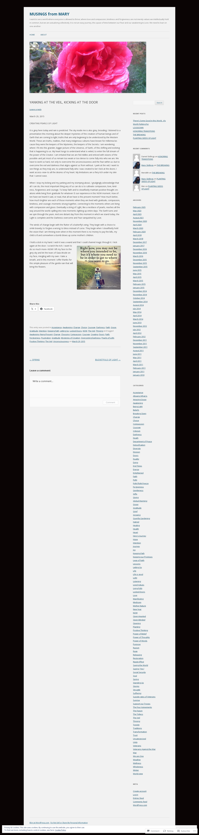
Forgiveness (35, 338)
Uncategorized (139, 738)
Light (135, 578)
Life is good (138, 574)
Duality (136, 459)
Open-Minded (139, 619)
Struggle (136, 689)
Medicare (137, 602)
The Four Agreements (142, 707)
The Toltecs (138, 714)
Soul (135, 675)
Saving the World (140, 665)
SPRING (35, 359)
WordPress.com (140, 805)
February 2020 (139, 231)
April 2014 (137, 315)
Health (136, 529)
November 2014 (140, 294)
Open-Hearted (139, 616)
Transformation (140, 731)
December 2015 (140, 259)
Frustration (46, 338)
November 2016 (140, 252)
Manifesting (138, 599)
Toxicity (136, 724)
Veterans (137, 745)
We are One (138, 756)
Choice (84, 327)
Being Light (137, 406)
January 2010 (138, 375)
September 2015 (140, 266)
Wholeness (138, 766)
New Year (137, 609)
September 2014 (140, 301)
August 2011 (138, 350)
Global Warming (140, 501)
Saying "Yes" (138, 668)
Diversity (137, 448)
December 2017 (140, 242)
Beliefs (136, 410)
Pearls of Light (108, 338)
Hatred (136, 522)
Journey (136, 546)
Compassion (75, 334)
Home (32, 35)
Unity (135, 742)
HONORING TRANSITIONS (144, 131)
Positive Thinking (37, 341)
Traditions (137, 728)
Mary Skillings (147, 165)
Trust (135, 735)
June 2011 (137, 354)
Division (136, 452)
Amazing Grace (139, 399)
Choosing (65, 334)
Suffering (137, 693)
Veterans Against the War (144, 749)
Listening (137, 581)
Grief (135, 511)
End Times (137, 466)
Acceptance (57, 327)
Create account (139, 791)
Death (135, 438)
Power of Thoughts (141, 637)
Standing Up (138, 682)
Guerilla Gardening (141, 518)
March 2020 (138, 228)
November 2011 (140, 343)
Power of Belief (140, 633)
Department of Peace (142, 441)
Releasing (137, 654)
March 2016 (138, 256)
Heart (135, 532)
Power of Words (140, 640)
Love (135, 595)
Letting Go (64, 331)
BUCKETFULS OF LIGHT (108, 359)
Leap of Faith (138, 560)
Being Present (46, 334)
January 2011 (138, 371)
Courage (91, 327)
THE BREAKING (139, 134)
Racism (136, 647)
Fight (135, 480)
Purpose (137, 644)
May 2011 (137, 357)
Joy (134, 550)
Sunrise (136, 700)
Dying (135, 462)
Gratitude (34, 331)
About (43, 35)
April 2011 (137, 361)
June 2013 (137, 322)
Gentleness (138, 490)
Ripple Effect (138, 661)
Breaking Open (139, 413)
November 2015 (140, 263)
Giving (136, 497)
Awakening (67, 327)
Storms (136, 686)
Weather (137, 759)
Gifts (135, 494)
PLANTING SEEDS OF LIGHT (144, 138)
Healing (136, 525)
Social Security (139, 672)
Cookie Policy (60, 830)
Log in (135, 794)
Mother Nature (139, 606)
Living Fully (137, 588)
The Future (137, 710)
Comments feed (140, 801)
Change (76, 327)
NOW (85, 331)
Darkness (100, 327)
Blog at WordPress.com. (40, 822)
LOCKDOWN (138, 127)
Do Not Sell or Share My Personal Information (69, 822)
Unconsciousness (61, 341)
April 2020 (137, 224)
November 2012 (140, 326)
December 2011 (140, 340)
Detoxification (139, 445)
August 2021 (138, 217)
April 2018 (137, 235)
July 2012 (137, 329)
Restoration (138, 658)
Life (134, 571)
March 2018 (138, 238)
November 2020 (140, 221)
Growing (136, 515)
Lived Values (138, 585)
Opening (137, 623)
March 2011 (138, 364)
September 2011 (140, 347)
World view (138, 773)
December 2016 (140, 249)
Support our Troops (141, 703)
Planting (136, 626)
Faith (108, 327)
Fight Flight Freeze (141, 483)
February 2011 (139, 368)
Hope (135, 539)
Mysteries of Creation (70, 338)
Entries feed (138, 798)
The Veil (91, 331)
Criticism (136, 431)
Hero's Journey (139, 536)
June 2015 (137, 270)
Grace (113, 327)
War (135, 752)
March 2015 (138, 280)
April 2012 (137, 333)
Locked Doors (76, 331)
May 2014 (137, 312)
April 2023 (137, 214)
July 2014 (137, 308)
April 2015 (137, 277)
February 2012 (139, 336)
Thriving (99, 331)
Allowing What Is (140, 396)
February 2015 (139, 284)
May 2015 (137, 273)
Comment (110, 402)
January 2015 (138, 287)
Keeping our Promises (143, 557)
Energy (136, 469)
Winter (136, 770)
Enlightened (138, 473)
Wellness (137, 763)
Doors (101, 334)
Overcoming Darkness (91, 338)
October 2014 (139, 298)
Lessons (136, 564)
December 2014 (140, 291)
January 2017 (138, 245)
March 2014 (138, 319)
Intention (43, 331)
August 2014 (138, 305)
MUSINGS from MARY (49, 14)
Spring (136, 679)
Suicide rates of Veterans (144, 696)
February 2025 (139, 207)
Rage (135, 651)
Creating (94, 334)
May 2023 (137, 210)
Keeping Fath (53, 331)
